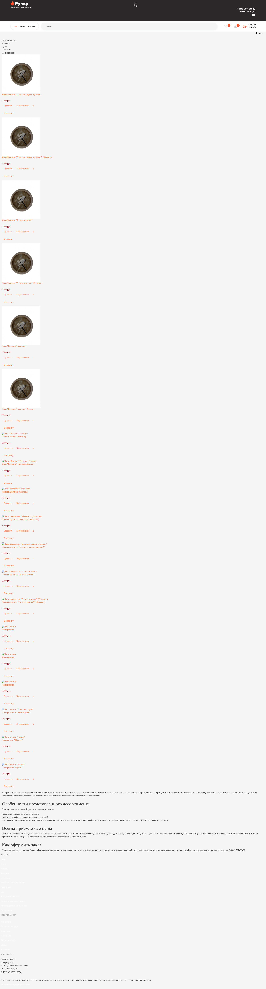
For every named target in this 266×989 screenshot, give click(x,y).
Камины (4, 869)
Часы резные (8, 630)
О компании (6, 936)
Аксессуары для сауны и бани (14, 906)
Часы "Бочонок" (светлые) (14, 346)
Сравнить (8, 106)
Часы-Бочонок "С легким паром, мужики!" (22, 94)
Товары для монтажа (10, 896)
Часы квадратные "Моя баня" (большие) (20, 519)
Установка (5, 931)
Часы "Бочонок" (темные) (14, 437)
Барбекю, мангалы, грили (12, 882)
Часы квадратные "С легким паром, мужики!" (23, 547)
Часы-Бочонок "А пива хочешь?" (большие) (22, 283)
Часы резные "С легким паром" (16, 712)
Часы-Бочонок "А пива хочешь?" (17, 220)
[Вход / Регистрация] (135, 5)
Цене (4, 47)
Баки (3, 892)
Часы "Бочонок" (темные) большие (18, 464)
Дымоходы (6, 887)
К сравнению (22, 106)
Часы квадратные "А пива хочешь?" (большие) (23, 602)
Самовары (5, 878)
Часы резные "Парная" (12, 740)
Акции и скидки (8, 940)
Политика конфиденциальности (15, 984)
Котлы (3, 864)
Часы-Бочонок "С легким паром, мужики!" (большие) (27, 157)
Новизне (6, 43)
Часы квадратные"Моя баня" (15, 492)
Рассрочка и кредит (10, 926)
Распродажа (6, 910)
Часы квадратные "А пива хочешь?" (18, 575)
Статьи (4, 945)
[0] (235, 27)
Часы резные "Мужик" (12, 767)
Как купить (6, 922)
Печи (3, 859)
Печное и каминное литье (13, 901)
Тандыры (5, 873)
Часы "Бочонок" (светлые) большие (18, 409)
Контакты (5, 949)
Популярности (8, 53)
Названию (6, 50)
